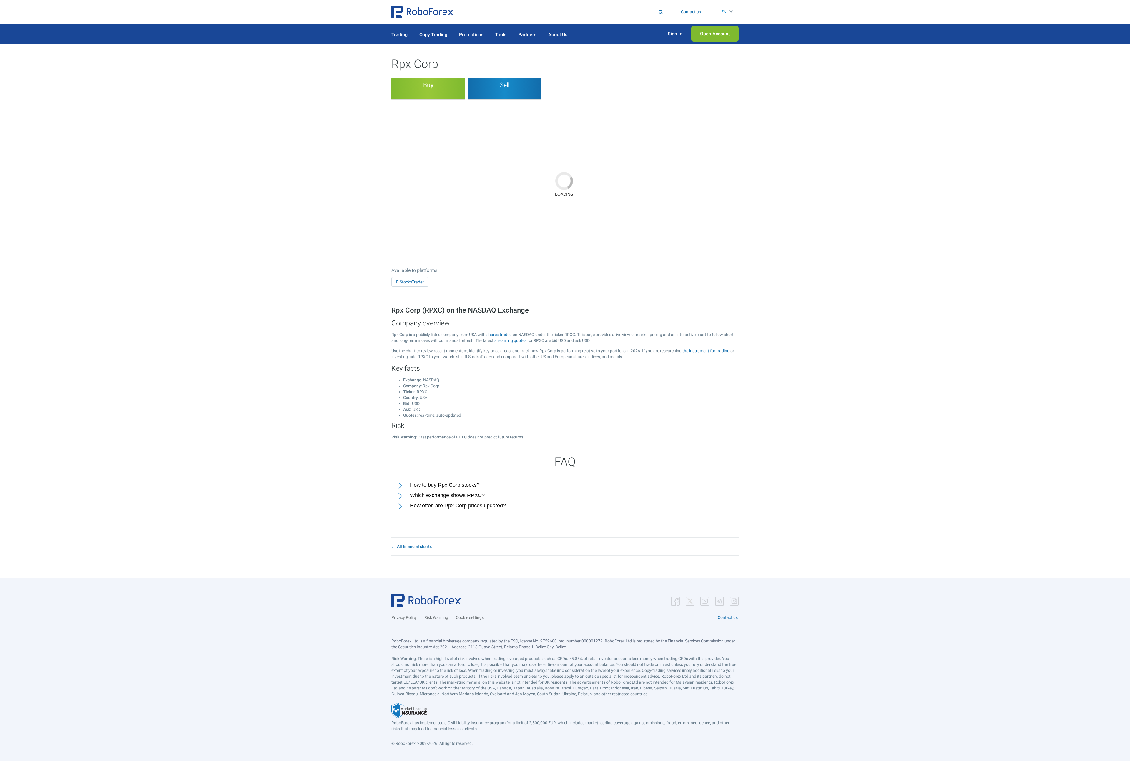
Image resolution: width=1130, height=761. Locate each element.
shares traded (499, 334)
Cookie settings (470, 617)
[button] (422, 12)
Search (568, 11)
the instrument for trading (705, 350)
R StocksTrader (410, 282)
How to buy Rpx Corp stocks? (445, 485)
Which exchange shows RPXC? (447, 495)
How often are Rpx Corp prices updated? (458, 506)
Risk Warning (436, 617)
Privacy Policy (404, 617)
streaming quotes (510, 340)
